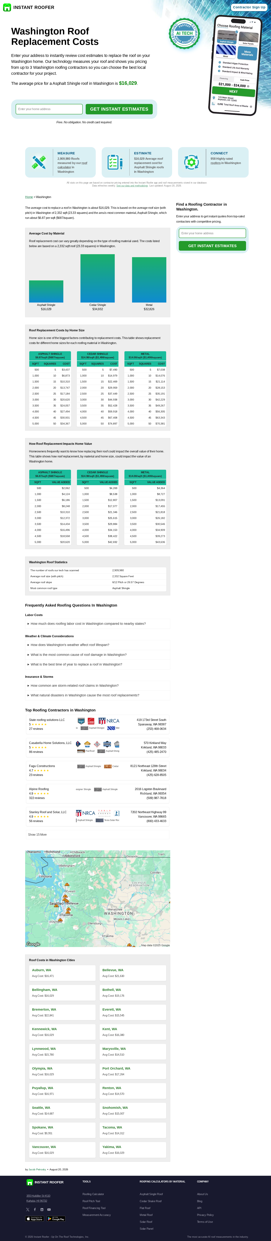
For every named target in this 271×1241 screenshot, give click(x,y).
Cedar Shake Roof (150, 1201)
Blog (199, 1201)
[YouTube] (49, 1209)
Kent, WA (109, 1029)
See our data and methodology (132, 185)
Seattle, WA (41, 1108)
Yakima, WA (111, 1147)
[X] (27, 1209)
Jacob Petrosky (37, 1169)
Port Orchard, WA (116, 1068)
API (199, 1208)
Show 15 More (37, 834)
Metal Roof (146, 1214)
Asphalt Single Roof (151, 1194)
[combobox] (49, 109)
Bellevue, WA (112, 970)
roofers (216, 163)
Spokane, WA (42, 1127)
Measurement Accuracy (97, 1214)
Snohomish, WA (115, 1108)
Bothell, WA (111, 990)
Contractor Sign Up (249, 7)
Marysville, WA (114, 1049)
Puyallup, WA (42, 1088)
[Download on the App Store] (34, 1218)
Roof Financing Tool (94, 1208)
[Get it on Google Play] (56, 1218)
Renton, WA (111, 1088)
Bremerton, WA (44, 1009)
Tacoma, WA (112, 1127)
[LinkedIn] (42, 1209)
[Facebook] (34, 1209)
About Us (202, 1194)
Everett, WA (111, 1009)
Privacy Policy (205, 1214)
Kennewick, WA (44, 1029)
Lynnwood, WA (44, 1049)
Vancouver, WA (44, 1147)
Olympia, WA (42, 1068)
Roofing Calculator (93, 1194)
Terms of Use (205, 1221)
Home (29, 197)
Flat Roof (145, 1208)
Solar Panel (146, 1228)
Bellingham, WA (44, 990)
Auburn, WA (41, 970)
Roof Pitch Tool (91, 1201)
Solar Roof (146, 1221)
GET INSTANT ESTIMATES (119, 109)
